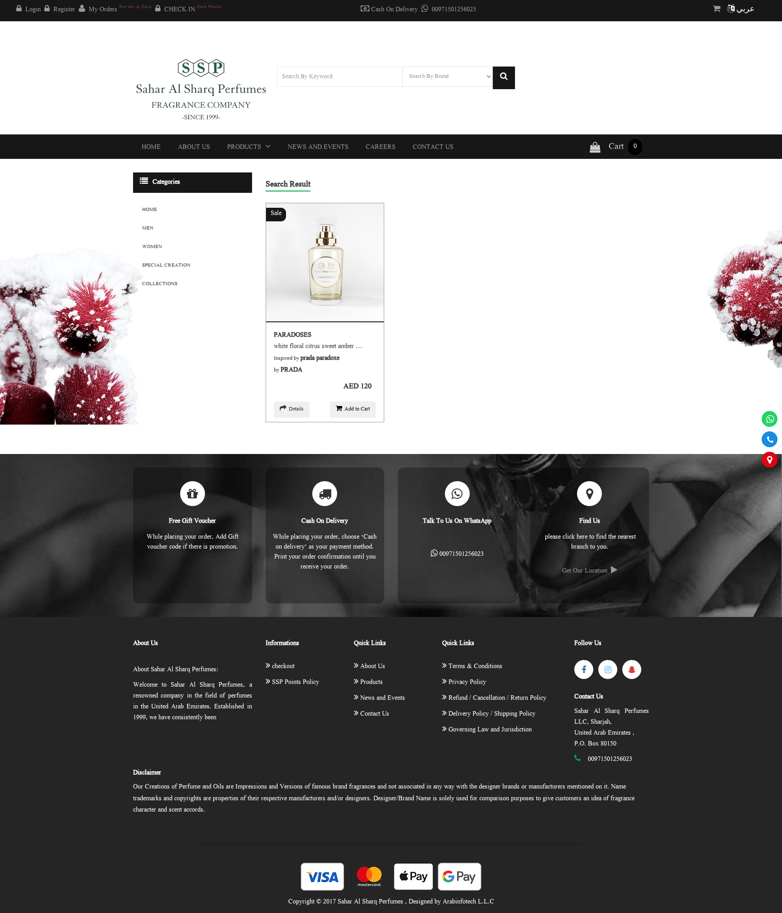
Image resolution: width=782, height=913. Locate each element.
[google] (631, 669)
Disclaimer (147, 773)
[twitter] (607, 669)
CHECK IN (192, 9)
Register (64, 10)
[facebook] (583, 669)
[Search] (504, 78)
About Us (194, 148)
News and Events (318, 148)
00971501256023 (454, 10)
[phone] (769, 439)
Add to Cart (357, 409)
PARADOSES (292, 335)
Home (151, 148)
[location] (769, 460)
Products (245, 148)
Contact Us (433, 148)
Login (33, 10)
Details (296, 409)
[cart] (718, 9)
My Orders (120, 9)
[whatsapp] (769, 419)
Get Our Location (584, 571)
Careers (381, 148)
